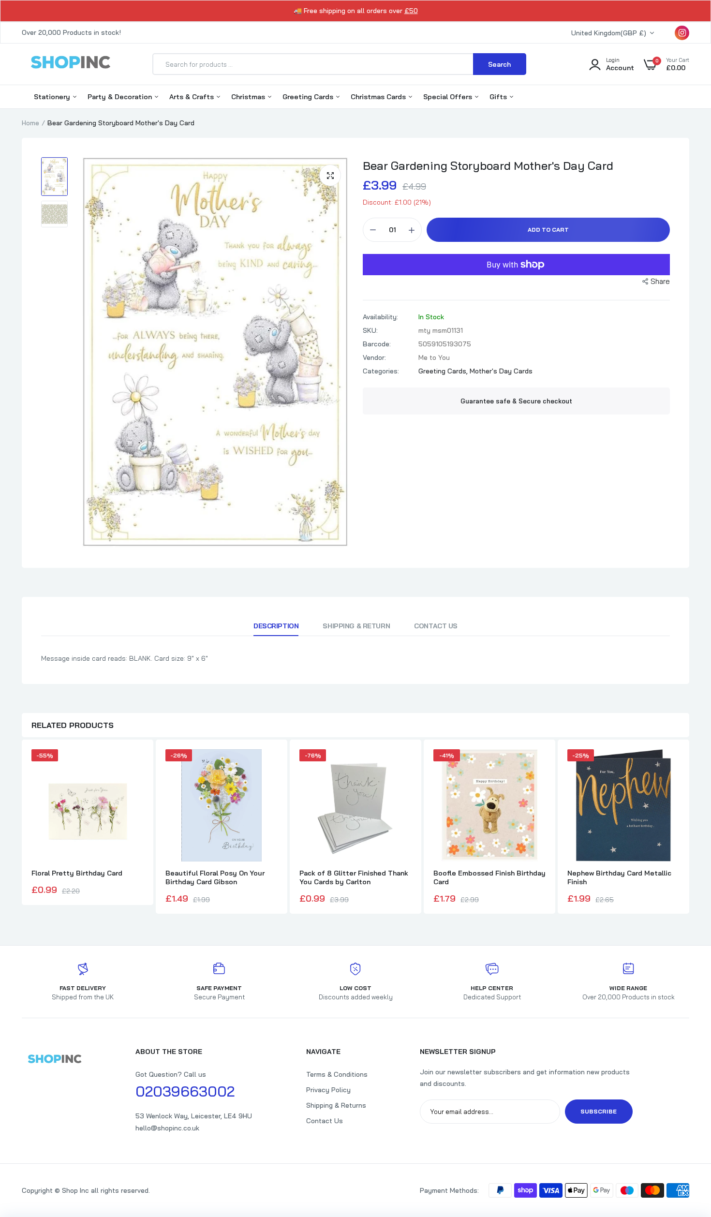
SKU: (370, 330)
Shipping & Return (356, 626)
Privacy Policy (328, 1089)
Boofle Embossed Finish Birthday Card (489, 877)
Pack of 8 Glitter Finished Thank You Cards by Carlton (353, 877)
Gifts (499, 96)
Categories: (381, 371)
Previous (22, 828)
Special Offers (448, 96)
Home (30, 123)
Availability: (380, 316)
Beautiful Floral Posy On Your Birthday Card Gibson (215, 877)
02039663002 (185, 1091)
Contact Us (436, 626)
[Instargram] (682, 33)
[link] (684, 1147)
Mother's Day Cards (501, 371)
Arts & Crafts (192, 96)
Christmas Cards (379, 96)
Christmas (249, 96)
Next (689, 828)
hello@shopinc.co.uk (167, 1128)
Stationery (53, 96)
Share (660, 281)
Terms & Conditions (337, 1074)
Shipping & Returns (336, 1105)
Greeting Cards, (444, 371)
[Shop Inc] (70, 64)
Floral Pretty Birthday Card (76, 873)
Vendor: (374, 357)
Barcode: (377, 344)
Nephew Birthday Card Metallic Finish (619, 877)
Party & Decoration (121, 96)
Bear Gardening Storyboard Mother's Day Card (488, 165)
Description (275, 626)
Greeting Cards (308, 96)
